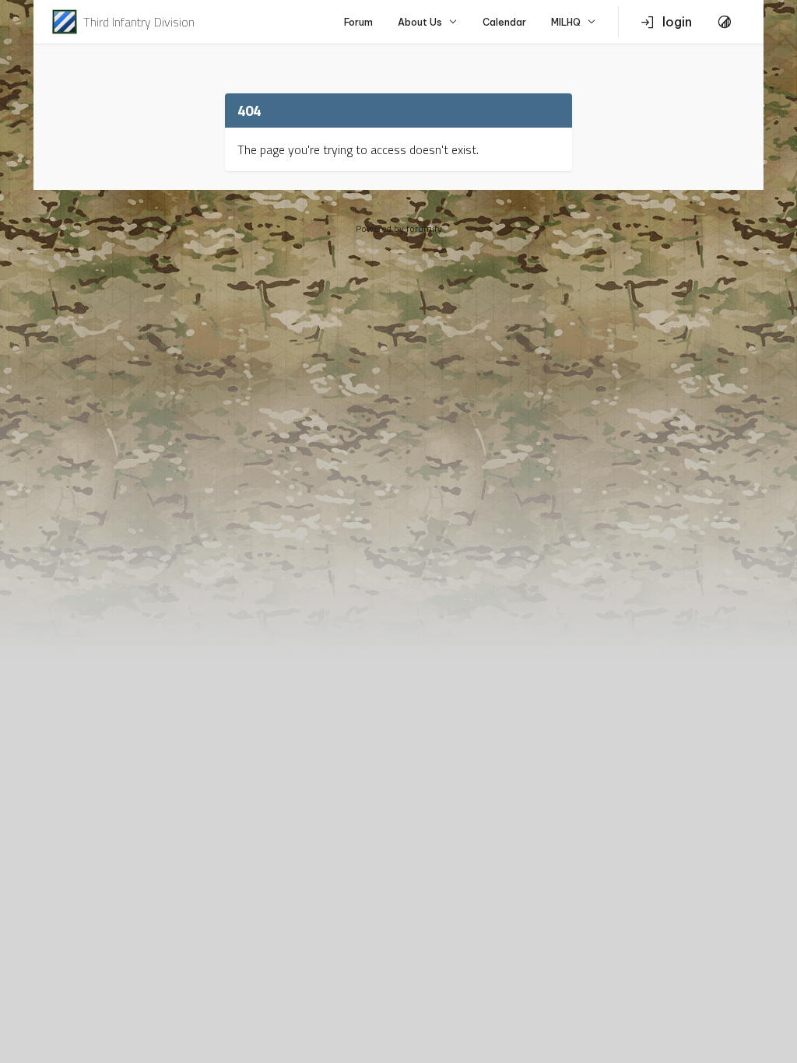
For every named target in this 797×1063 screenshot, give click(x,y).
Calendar (504, 22)
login (677, 22)
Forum (358, 22)
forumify (424, 228)
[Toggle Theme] (724, 21)
